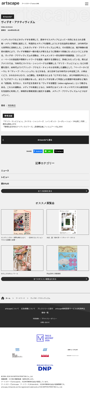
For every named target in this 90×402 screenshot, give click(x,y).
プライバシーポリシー (49, 318)
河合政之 (12, 105)
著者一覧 (45, 312)
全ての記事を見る (45, 191)
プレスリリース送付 (45, 308)
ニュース (5, 170)
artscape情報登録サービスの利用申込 (70, 308)
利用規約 (36, 318)
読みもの (5, 183)
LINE (49, 151)
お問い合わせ (45, 322)
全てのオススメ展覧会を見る (45, 279)
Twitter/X (60, 151)
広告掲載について (28, 308)
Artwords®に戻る (45, 139)
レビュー (5, 177)
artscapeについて (12, 308)
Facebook (39, 151)
